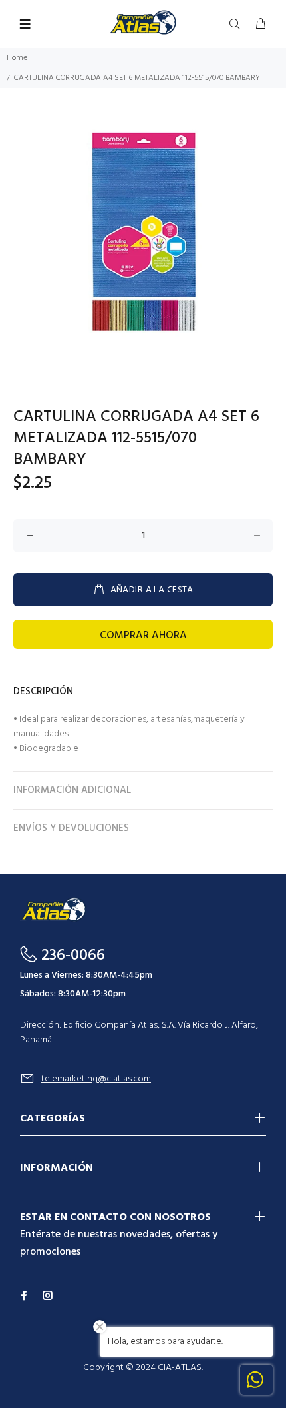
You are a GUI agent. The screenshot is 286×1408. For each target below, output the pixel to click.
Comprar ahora (143, 635)
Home (17, 58)
